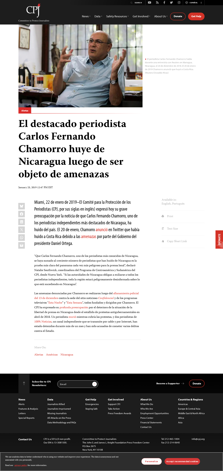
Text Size (172, 228)
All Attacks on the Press (59, 417)
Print (169, 216)
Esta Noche (55, 302)
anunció (102, 229)
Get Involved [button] (140, 16)
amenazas (88, 236)
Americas (183, 404)
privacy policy (21, 465)
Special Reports (26, 417)
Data (50, 399)
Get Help (196, 16)
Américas (52, 354)
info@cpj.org (198, 438)
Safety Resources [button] (116, 16)
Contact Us (145, 427)
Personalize (151, 461)
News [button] (85, 16)
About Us (146, 399)
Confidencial (106, 298)
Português (178, 203)
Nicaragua (67, 354)
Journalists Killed (56, 404)
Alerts (21, 404)
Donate (178, 16)
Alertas (24, 110)
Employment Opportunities (154, 413)
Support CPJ (114, 404)
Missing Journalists (57, 413)
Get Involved (116, 399)
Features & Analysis (28, 408)
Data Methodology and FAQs (61, 422)
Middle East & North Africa (191, 413)
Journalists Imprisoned (59, 408)
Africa (181, 417)
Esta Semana (74, 302)
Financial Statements (151, 422)
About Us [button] (160, 16)
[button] (201, 2)
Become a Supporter (168, 383)
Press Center (146, 417)
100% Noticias (43, 321)
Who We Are (146, 408)
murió (72, 317)
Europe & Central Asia (189, 408)
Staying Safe (91, 408)
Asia (180, 422)
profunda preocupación (74, 307)
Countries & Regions (190, 399)
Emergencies (92, 404)
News (21, 399)
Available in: (169, 199)
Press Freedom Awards (119, 413)
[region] (111, 461)
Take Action (114, 408)
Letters (22, 413)
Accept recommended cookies (182, 461)
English (166, 203)
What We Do (146, 404)
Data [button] (97, 16)
